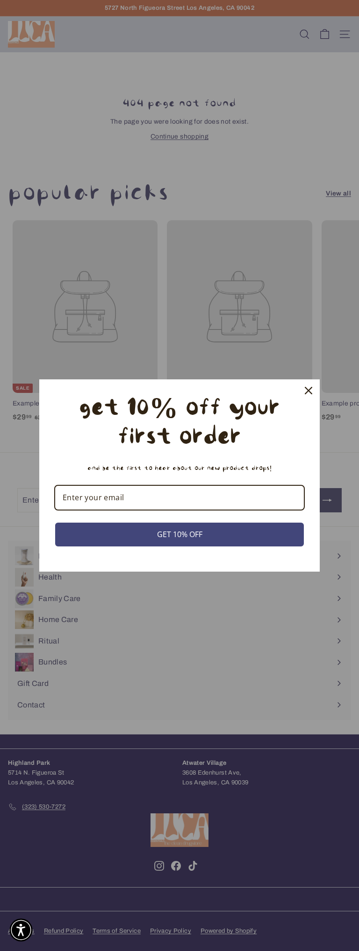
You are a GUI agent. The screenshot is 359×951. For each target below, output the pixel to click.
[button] (21, 930)
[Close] (308, 390)
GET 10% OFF (179, 534)
